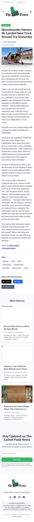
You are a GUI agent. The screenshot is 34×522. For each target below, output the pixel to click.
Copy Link (9, 287)
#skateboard (7, 264)
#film (19, 261)
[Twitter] (10, 497)
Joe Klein (7, 412)
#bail (13, 261)
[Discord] (24, 497)
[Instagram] (19, 497)
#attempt (5, 261)
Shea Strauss (8, 372)
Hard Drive (21, 2)
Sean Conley (14, 245)
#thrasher (6, 268)
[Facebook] (15, 497)
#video (26, 268)
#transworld (16, 268)
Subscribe (17, 460)
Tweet (7, 281)
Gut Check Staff (10, 42)
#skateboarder (19, 264)
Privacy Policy (17, 516)
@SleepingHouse (8, 248)
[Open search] (3, 11)
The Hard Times (8, 2)
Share (19, 281)
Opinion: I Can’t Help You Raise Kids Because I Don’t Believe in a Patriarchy (15, 369)
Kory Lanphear (9, 332)
